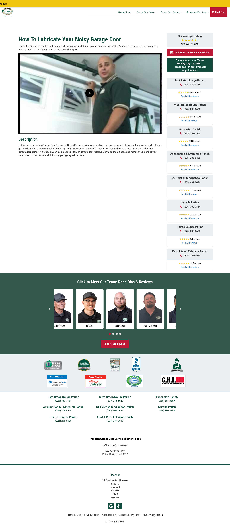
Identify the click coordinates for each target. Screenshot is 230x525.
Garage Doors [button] (125, 12)
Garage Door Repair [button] (146, 12)
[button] (190, 94)
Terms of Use (74, 514)
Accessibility (109, 514)
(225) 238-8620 (192, 109)
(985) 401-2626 (192, 182)
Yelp (119, 506)
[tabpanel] (69, 308)
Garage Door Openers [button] (171, 12)
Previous (49, 309)
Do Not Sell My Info (129, 514)
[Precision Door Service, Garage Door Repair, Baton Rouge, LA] (136, 364)
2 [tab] (113, 334)
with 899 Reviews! (189, 44)
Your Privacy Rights (152, 514)
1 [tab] (109, 334)
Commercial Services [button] (196, 12)
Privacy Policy (91, 514)
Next (180, 309)
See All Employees (115, 343)
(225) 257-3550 (192, 133)
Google (111, 506)
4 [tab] (120, 334)
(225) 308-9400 (192, 157)
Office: (115, 445)
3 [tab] (116, 334)
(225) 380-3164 (192, 84)
